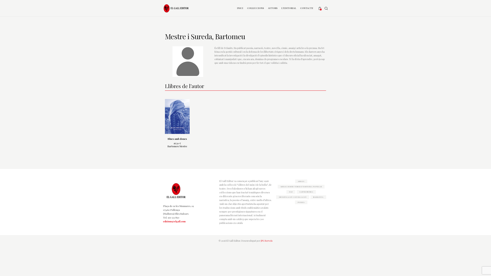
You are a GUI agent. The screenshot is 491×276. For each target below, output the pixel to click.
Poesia (301, 202)
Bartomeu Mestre (177, 146)
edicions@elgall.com (174, 221)
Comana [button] (177, 149)
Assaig (301, 181)
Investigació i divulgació (293, 197)
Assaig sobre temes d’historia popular (301, 187)
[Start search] (326, 8)
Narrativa (318, 197)
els (291, 192)
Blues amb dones (177, 138)
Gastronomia (306, 192)
